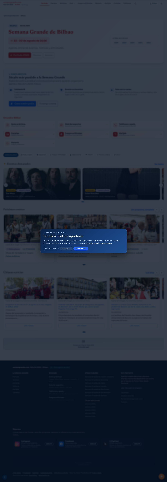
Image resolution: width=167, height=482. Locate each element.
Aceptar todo (80, 248)
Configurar (66, 248)
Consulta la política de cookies (98, 243)
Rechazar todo (50, 248)
